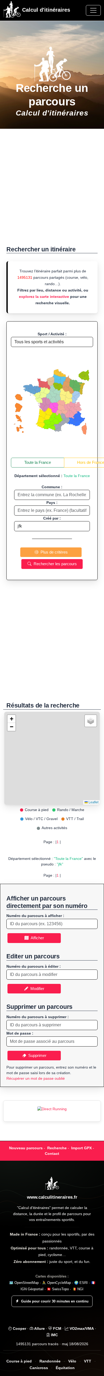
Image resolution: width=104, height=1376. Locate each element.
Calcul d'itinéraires (45, 10)
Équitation (65, 1368)
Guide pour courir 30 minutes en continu (55, 1301)
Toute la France (37, 462)
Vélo (72, 1361)
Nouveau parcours (26, 1148)
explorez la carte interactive (44, 296)
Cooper (19, 1328)
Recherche (57, 1148)
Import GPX (81, 1148)
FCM (56, 1328)
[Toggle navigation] (93, 10)
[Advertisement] (52, 190)
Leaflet (93, 802)
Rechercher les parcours (54, 563)
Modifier (36, 988)
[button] (11, 719)
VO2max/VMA (81, 1328)
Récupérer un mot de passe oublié (35, 1078)
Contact (52, 1153)
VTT (87, 1361)
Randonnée (50, 1361)
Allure (39, 1328)
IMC (54, 1335)
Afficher (36, 938)
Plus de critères (53, 552)
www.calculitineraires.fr (52, 1197)
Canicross (39, 1368)
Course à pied (19, 1361)
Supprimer (36, 1055)
